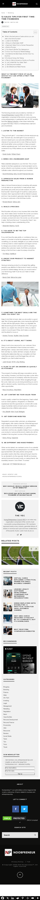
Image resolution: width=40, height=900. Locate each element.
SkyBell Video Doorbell (21, 335)
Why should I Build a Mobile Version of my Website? (20, 487)
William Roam (15, 154)
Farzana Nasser (7, 202)
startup (10, 474)
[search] (35, 835)
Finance (5, 692)
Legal (5, 703)
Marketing (5, 26)
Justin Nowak (7, 362)
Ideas (5, 695)
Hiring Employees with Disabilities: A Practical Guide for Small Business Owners (25, 606)
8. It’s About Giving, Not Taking (14, 58)
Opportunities (7, 717)
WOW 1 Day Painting (18, 362)
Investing (6, 700)
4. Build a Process (10, 47)
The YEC (7, 22)
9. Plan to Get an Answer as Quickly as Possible (19, 60)
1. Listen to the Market (11, 41)
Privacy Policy (17, 861)
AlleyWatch (17, 390)
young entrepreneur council (12, 476)
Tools (5, 744)
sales (5, 474)
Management (7, 706)
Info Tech (6, 698)
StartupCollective (13, 121)
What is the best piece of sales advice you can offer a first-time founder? (19, 37)
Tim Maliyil (6, 253)
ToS (28, 861)
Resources (6, 730)
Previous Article (20, 483)
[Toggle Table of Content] (34, 32)
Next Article (20, 491)
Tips (4, 741)
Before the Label (16, 277)
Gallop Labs (16, 202)
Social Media (7, 736)
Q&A (4, 728)
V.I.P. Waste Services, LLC (18, 464)
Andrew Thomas (8, 335)
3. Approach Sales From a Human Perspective (19, 45)
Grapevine (15, 438)
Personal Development (10, 719)
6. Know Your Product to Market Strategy (17, 51)
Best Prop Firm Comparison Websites (24, 630)
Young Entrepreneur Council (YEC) (12, 115)
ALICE (17, 226)
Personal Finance (8, 722)
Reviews (6, 733)
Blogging (6, 687)
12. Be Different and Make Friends (15, 67)
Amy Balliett (6, 411)
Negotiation (7, 711)
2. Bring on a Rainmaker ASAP (14, 43)
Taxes (5, 739)
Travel (5, 747)
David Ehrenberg (8, 174)
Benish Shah (6, 277)
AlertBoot (13, 253)
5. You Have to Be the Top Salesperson (17, 49)
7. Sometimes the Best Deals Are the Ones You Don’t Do (19, 55)
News (5, 714)
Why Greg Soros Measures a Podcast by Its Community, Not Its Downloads (25, 618)
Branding (6, 689)
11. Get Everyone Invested (13, 64)
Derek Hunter (7, 154)
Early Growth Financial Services (23, 174)
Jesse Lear (6, 464)
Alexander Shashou (9, 226)
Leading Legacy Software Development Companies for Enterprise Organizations (21, 593)
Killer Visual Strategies (18, 411)
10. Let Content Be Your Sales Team (16, 62)
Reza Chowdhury (8, 390)
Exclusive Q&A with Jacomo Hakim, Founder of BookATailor (20, 494)
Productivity (7, 725)
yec (16, 474)
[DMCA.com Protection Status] (14, 820)
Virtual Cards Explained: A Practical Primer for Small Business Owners (25, 580)
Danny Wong (7, 438)
